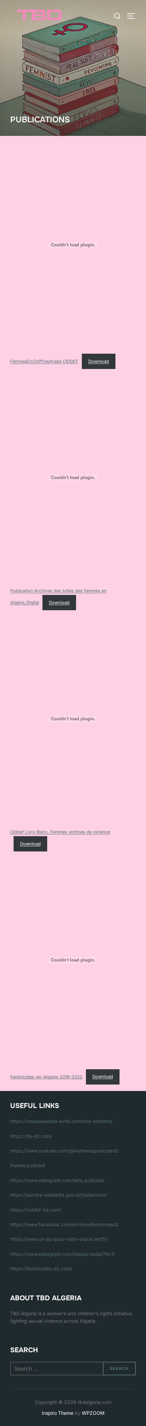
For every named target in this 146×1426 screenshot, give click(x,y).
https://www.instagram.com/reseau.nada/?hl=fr (62, 1254)
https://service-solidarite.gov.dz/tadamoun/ (58, 1195)
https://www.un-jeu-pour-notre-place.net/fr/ (58, 1239)
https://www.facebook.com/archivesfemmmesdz (64, 1224)
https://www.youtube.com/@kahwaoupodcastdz (64, 1151)
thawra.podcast (27, 1165)
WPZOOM (93, 1413)
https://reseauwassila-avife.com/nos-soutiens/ (61, 1121)
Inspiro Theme (57, 1413)
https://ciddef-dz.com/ (35, 1210)
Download (98, 361)
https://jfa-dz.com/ (31, 1136)
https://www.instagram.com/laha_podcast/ (57, 1180)
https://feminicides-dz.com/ (41, 1268)
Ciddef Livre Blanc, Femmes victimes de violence (60, 831)
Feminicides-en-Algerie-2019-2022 (46, 1076)
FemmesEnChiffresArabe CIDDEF (44, 361)
